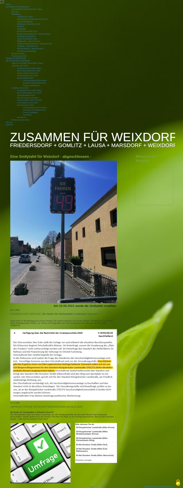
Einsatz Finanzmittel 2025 (27, 31)
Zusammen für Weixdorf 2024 (34, 83)
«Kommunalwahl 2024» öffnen (35, 81)
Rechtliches (21, 117)
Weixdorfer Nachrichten (26, 36)
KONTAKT (10, 125)
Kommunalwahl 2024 (25, 78)
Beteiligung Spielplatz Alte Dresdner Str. (32, 19)
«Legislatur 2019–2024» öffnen (29, 90)
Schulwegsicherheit (19, 56)
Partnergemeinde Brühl (20, 120)
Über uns (15, 12)
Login (91, 486)
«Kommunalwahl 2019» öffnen (35, 108)
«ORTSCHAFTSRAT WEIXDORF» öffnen (27, 63)
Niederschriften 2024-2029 (27, 73)
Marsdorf (20, 27)
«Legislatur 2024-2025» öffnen (29, 68)
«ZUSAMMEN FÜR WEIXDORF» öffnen (26, 9)
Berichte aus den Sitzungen (28, 98)
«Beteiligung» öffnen (25, 17)
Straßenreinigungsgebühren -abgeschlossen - (35, 44)
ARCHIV (9, 122)
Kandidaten (27, 115)
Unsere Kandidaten (30, 113)
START (8, 4)
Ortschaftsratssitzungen (26, 95)
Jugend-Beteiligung (24, 22)
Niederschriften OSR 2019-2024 (29, 100)
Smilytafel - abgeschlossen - (28, 46)
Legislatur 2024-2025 (19, 66)
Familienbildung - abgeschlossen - (30, 49)
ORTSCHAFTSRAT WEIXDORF (18, 61)
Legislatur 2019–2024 (20, 88)
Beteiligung (15, 14)
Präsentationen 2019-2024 (27, 103)
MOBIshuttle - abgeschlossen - (29, 41)
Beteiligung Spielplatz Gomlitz (28, 24)
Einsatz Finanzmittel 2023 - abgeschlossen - (34, 34)
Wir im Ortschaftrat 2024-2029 (28, 71)
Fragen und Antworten (31, 86)
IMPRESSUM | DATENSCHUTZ (159, 486)
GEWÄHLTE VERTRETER (16, 58)
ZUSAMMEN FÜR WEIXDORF (17, 7)
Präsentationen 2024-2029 (27, 76)
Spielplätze (21, 29)
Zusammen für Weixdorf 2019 (34, 110)
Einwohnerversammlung (26, 51)
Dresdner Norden (18, 54)
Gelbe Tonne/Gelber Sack (27, 39)
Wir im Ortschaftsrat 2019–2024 (29, 93)
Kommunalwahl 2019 (25, 105)
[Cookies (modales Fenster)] (178, 483)
